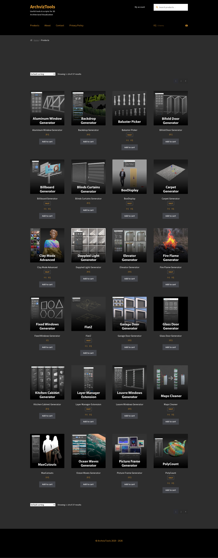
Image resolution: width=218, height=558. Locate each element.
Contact (60, 25)
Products (34, 25)
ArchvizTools (42, 7)
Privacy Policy (76, 25)
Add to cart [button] (47, 141)
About (47, 25)
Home (36, 40)
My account (140, 7)
